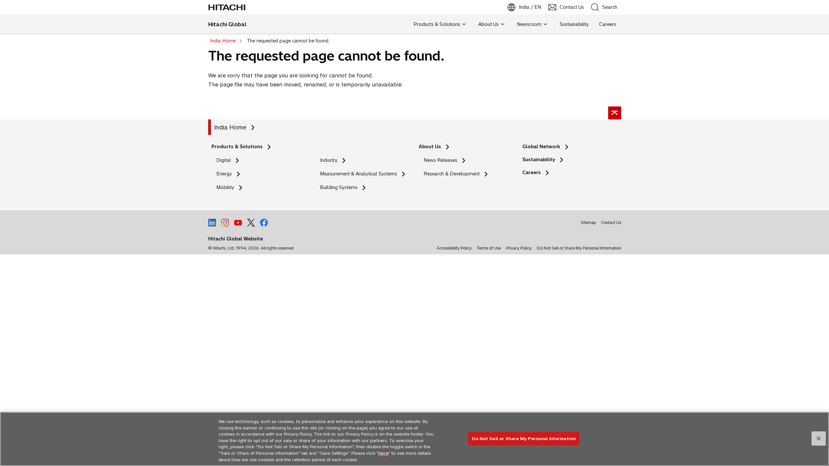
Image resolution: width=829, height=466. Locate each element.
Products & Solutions (237, 147)
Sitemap (588, 222)
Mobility (225, 187)
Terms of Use (489, 248)
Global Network (541, 147)
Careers (531, 172)
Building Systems (339, 187)
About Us (430, 147)
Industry (328, 160)
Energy (224, 174)
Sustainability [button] (574, 24)
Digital (223, 160)
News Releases (440, 160)
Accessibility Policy (454, 248)
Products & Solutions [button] (437, 24)
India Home (230, 127)
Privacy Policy (519, 248)
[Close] (819, 438)
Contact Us (611, 222)
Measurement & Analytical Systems (358, 174)
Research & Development (452, 174)
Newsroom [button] (529, 24)
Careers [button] (607, 24)
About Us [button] (488, 24)
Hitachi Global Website (235, 239)
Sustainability (538, 159)
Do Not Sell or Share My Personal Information (579, 248)
